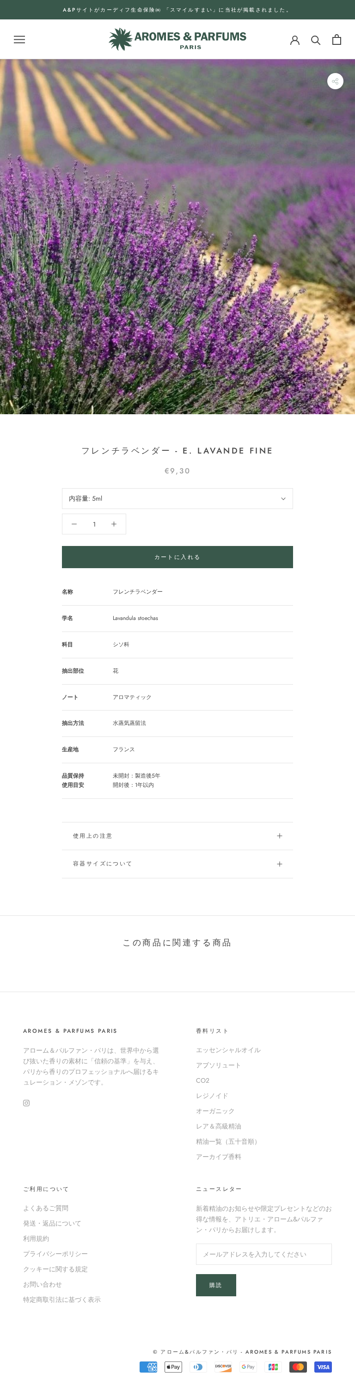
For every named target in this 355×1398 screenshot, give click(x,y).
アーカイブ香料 (218, 1156)
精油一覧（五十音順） (228, 1141)
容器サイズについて (103, 863)
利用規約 (36, 1238)
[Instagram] (26, 1102)
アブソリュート (218, 1065)
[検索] (316, 39)
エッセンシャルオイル (228, 1050)
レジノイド (212, 1095)
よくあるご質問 (45, 1208)
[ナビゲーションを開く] (19, 39)
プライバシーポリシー (55, 1253)
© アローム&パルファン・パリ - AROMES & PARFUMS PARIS (242, 1351)
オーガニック (215, 1111)
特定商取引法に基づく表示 (62, 1299)
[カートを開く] (336, 39)
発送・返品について (52, 1223)
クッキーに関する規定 (55, 1269)
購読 (216, 1285)
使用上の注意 (93, 836)
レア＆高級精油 (218, 1126)
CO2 (202, 1080)
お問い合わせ (42, 1284)
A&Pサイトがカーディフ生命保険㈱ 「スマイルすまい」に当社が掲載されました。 (177, 9)
